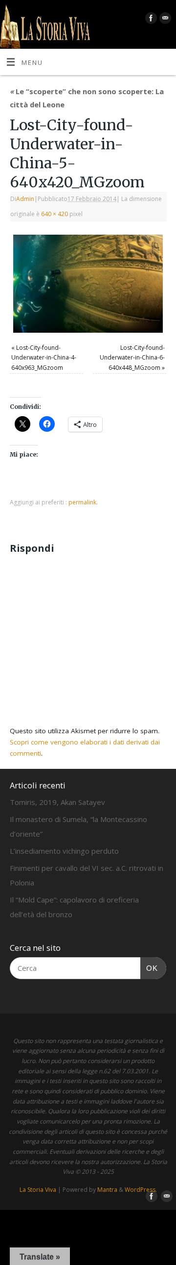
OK (149, 968)
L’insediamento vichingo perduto (64, 851)
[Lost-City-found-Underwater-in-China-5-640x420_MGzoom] (88, 284)
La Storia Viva (38, 1189)
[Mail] (164, 19)
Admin (25, 199)
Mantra (107, 1189)
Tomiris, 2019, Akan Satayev (57, 802)
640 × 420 (54, 214)
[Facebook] (150, 19)
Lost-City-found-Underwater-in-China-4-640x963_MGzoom (43, 357)
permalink (82, 502)
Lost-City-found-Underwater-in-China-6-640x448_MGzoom (132, 357)
